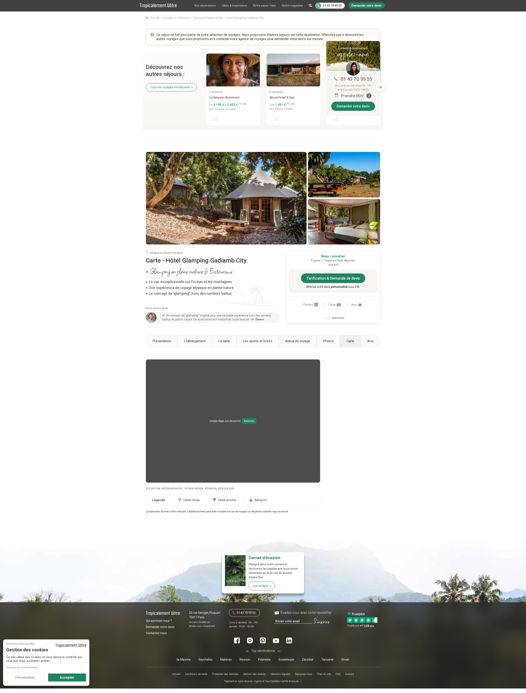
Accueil (176, 674)
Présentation (161, 341)
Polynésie (264, 659)
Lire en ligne (260, 585)
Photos (308, 304)
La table (224, 341)
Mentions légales (280, 674)
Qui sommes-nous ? (159, 620)
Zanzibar (308, 659)
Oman (345, 659)
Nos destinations (205, 5)
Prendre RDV (353, 95)
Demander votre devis (353, 106)
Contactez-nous (156, 633)
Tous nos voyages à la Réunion (170, 87)
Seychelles (205, 659)
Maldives (226, 659)
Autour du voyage (297, 341)
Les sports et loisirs (257, 341)
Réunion (245, 659)
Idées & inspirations (234, 5)
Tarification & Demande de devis (333, 278)
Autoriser (249, 421)
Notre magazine (292, 5)
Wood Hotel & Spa (282, 97)
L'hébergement (194, 341)
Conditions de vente (196, 674)
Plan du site (324, 674)
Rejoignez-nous (303, 674)
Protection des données (225, 674)
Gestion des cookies (254, 674)
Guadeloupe (286, 659)
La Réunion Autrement (224, 97)
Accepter (67, 677)
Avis (354, 304)
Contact (349, 674)
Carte (332, 304)
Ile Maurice (184, 659)
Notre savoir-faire (264, 5)
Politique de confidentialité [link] (22, 667)
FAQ (338, 674)
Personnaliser (25, 677)
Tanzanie (327, 659)
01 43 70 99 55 (356, 79)
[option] (233, 90)
